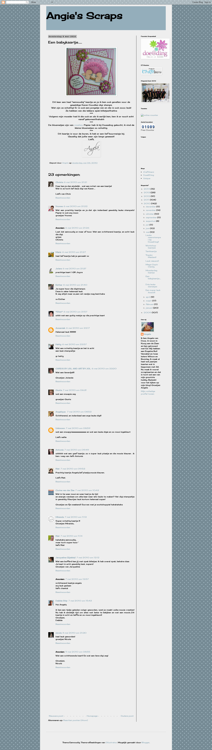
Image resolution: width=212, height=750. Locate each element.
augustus (151, 221)
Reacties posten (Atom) (75, 720)
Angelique (61, 412)
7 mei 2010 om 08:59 (78, 428)
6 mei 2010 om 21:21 (75, 182)
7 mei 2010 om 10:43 (87, 490)
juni (148, 228)
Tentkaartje (151, 251)
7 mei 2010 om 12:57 (77, 579)
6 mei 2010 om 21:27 (74, 252)
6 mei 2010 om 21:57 (75, 312)
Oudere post (127, 716)
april (148, 297)
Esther (59, 285)
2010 (147, 203)
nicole (59, 633)
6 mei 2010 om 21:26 (77, 228)
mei (148, 232)
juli (147, 225)
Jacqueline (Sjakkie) (66, 557)
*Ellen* (59, 312)
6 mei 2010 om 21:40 (75, 285)
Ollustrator (111, 742)
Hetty (58, 344)
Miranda (60, 517)
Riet (58, 469)
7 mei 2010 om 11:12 (76, 517)
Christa (59, 182)
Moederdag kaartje (151, 271)
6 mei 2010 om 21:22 (76, 206)
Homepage (92, 716)
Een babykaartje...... (153, 278)
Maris (58, 252)
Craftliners (148, 172)
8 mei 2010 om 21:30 (74, 633)
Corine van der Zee (65, 490)
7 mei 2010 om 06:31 (75, 390)
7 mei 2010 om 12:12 (88, 557)
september (151, 217)
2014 (147, 189)
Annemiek (60, 328)
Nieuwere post (56, 716)
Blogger (145, 742)
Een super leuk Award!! (153, 291)
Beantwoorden (63, 198)
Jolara (59, 268)
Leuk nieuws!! (152, 261)
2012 (147, 196)
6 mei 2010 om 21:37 (74, 268)
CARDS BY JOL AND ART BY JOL (73, 368)
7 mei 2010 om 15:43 (80, 601)
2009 (148, 312)
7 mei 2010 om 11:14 (71, 536)
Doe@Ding (148, 175)
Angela (147, 334)
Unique (146, 178)
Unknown (60, 428)
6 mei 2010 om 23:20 (104, 368)
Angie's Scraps (84, 15)
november (151, 210)
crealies (78, 125)
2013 (147, 192)
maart (149, 301)
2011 (147, 200)
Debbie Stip (62, 601)
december (151, 206)
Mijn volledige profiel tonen (148, 392)
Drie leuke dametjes (151, 285)
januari (149, 308)
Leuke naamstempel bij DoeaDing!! (153, 238)
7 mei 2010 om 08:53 (79, 412)
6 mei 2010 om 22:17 (78, 328)
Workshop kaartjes (151, 246)
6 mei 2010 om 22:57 (74, 344)
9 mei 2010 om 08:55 (77, 652)
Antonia (59, 450)
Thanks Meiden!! (151, 256)
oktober (150, 214)
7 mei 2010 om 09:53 (73, 469)
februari (150, 304)
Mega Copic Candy (152, 265)
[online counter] (149, 115)
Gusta (59, 390)
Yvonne (59, 206)
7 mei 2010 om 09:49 (76, 450)
